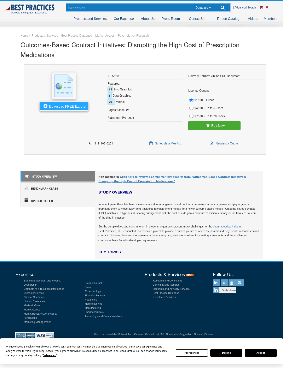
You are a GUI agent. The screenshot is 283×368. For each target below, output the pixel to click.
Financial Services (95, 295)
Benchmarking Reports (166, 284)
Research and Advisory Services (171, 288)
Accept (260, 352)
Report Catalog (228, 18)
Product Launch (94, 283)
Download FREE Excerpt (67, 106)
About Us (148, 18)
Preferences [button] (49, 355)
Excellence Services (164, 297)
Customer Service (34, 293)
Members (270, 18)
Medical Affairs (32, 305)
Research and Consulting (167, 280)
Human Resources (34, 301)
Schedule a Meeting (168, 143)
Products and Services (90, 18)
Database (202, 7)
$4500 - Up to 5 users (209, 108)
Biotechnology (93, 291)
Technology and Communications (103, 316)
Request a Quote (227, 143)
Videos (253, 18)
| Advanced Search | (245, 7)
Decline (226, 352)
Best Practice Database (166, 293)
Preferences (192, 352)
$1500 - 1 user (204, 100)
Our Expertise (124, 18)
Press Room (171, 18)
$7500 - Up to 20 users (210, 116)
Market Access (32, 309)
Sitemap (198, 334)
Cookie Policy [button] (127, 351)
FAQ (162, 334)
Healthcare (91, 299)
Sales (88, 287)
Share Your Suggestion (179, 334)
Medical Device (93, 303)
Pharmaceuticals (94, 312)
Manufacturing (93, 307)
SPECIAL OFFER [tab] (42, 201)
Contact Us (197, 18)
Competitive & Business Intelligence (44, 288)
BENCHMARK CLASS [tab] (44, 188)
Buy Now (218, 125)
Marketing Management (37, 322)
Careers (138, 334)
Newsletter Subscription (119, 334)
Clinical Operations (34, 297)
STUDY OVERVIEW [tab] (44, 176)
